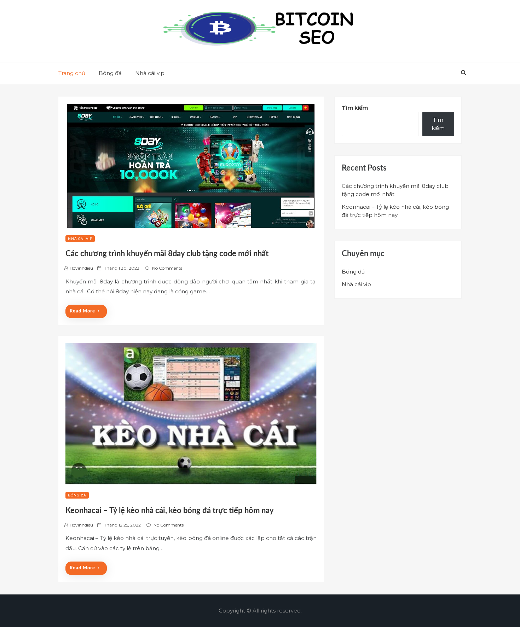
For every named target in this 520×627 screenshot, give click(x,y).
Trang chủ (71, 73)
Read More (82, 311)
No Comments (167, 268)
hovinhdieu (81, 268)
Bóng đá (110, 73)
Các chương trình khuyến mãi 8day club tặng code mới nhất (166, 254)
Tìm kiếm (355, 107)
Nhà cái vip (149, 73)
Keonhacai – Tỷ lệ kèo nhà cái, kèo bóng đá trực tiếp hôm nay (169, 510)
